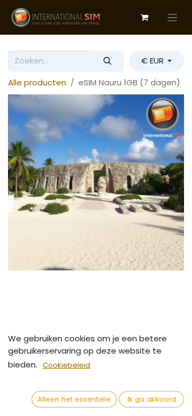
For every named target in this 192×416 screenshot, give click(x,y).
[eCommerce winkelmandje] (144, 17)
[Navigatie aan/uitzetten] (173, 17)
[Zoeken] (108, 61)
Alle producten (37, 82)
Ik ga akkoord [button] (151, 399)
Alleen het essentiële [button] (74, 399)
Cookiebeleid (66, 365)
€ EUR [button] (153, 60)
